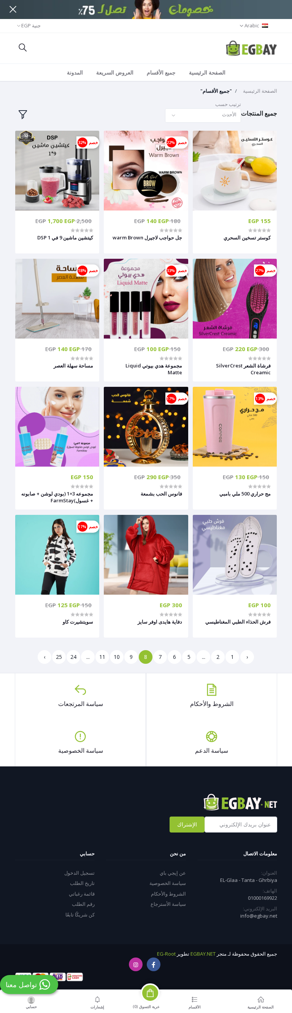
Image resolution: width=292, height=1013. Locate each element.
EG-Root (166, 953)
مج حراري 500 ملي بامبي (245, 493)
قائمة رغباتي (82, 893)
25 (59, 656)
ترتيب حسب (228, 104)
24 (73, 656)
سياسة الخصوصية (167, 883)
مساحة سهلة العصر (73, 365)
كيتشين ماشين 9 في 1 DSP (65, 237)
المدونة (75, 72)
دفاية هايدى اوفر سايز (160, 621)
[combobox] (203, 115)
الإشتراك (187, 824)
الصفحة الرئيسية (207, 72)
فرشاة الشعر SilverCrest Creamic (243, 369)
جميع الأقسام (161, 72)
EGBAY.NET (203, 953)
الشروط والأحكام (168, 893)
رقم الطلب (83, 904)
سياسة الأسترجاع (168, 904)
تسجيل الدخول (79, 872)
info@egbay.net (258, 915)
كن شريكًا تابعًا (80, 914)
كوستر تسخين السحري (247, 237)
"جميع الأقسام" (216, 90)
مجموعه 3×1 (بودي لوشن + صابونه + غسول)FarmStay (57, 497)
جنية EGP (31, 25)
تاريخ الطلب (82, 883)
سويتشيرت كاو (78, 621)
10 (117, 656)
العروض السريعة (114, 72)
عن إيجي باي (173, 872)
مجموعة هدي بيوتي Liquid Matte (153, 369)
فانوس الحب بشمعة (161, 493)
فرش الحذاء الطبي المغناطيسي (238, 621)
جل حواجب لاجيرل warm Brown (147, 237)
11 (102, 656)
